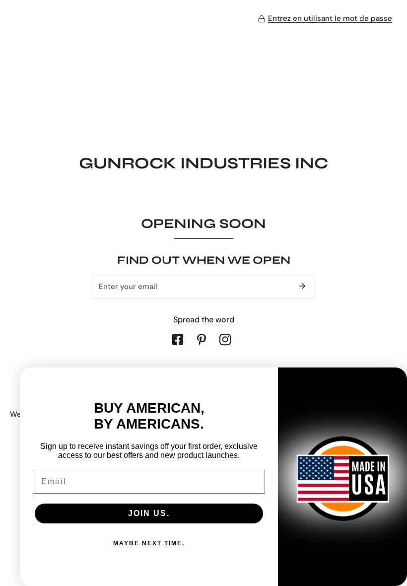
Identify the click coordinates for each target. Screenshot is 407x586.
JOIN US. (149, 513)
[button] (325, 19)
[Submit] (302, 286)
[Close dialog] (394, 379)
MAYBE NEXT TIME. (149, 543)
